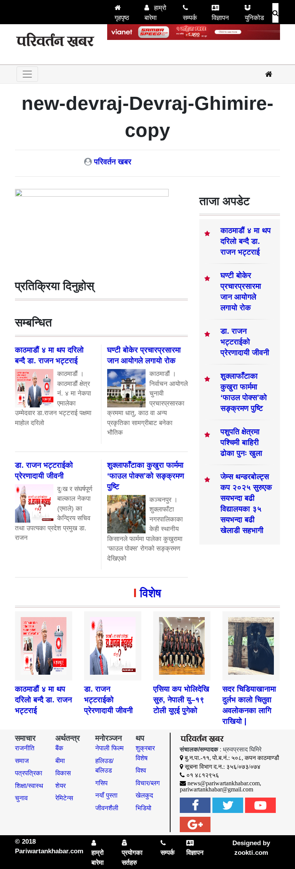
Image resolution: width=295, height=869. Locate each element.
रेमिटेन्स (64, 798)
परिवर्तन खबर (112, 161)
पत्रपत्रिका (28, 773)
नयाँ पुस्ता (106, 795)
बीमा (60, 761)
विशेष (150, 593)
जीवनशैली (106, 808)
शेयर (60, 786)
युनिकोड (254, 18)
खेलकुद (144, 795)
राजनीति (25, 748)
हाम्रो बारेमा (155, 13)
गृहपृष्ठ (121, 18)
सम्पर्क (190, 18)
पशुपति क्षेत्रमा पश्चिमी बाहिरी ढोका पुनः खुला (241, 442)
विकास (63, 773)
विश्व (141, 770)
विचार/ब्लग (148, 783)
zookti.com (251, 852)
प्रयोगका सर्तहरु (132, 857)
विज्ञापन (220, 18)
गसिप (101, 783)
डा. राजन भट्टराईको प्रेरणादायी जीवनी (244, 342)
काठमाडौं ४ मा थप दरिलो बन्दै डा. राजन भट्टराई (245, 241)
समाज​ (22, 761)
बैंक (59, 748)
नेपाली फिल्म (109, 748)
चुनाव (21, 798)
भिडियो (143, 808)
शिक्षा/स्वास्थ (29, 786)
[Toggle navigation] (27, 74)
